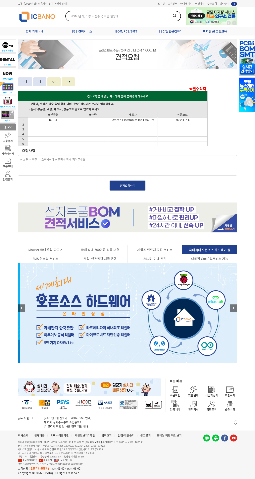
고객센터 (173, 3)
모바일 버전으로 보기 (169, 435)
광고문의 (145, 435)
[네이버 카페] (215, 438)
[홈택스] (45, 405)
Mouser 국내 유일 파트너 (45, 249)
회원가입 (200, 3)
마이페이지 (186, 3)
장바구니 (227, 3)
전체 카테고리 (34, 31)
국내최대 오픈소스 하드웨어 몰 (209, 249)
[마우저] (105, 405)
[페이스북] (224, 438)
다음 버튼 (235, 424)
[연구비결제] (63, 405)
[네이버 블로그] (206, 438)
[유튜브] (233, 438)
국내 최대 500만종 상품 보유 (100, 249)
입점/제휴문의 (126, 435)
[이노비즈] (83, 405)
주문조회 (212, 3)
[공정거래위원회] (27, 405)
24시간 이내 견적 (154, 258)
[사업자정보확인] (93, 442)
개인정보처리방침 (85, 435)
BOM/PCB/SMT (126, 31)
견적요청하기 (127, 186)
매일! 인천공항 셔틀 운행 (100, 258)
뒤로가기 (229, 23)
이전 (21, 308)
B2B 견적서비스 (82, 31)
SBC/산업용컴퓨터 (170, 31)
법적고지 (106, 435)
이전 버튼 (235, 421)
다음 (233, 308)
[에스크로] (128, 405)
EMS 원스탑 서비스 (45, 258)
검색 (174, 15)
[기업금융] (153, 405)
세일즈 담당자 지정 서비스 (155, 249)
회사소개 (23, 435)
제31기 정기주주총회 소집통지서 (63, 422)
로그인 (161, 3)
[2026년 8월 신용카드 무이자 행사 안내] (46, 3)
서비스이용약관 (60, 435)
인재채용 (39, 435)
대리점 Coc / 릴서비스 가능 (209, 258)
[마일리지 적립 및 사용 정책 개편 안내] (66, 426)
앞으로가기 (234, 23)
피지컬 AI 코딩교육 (215, 31)
